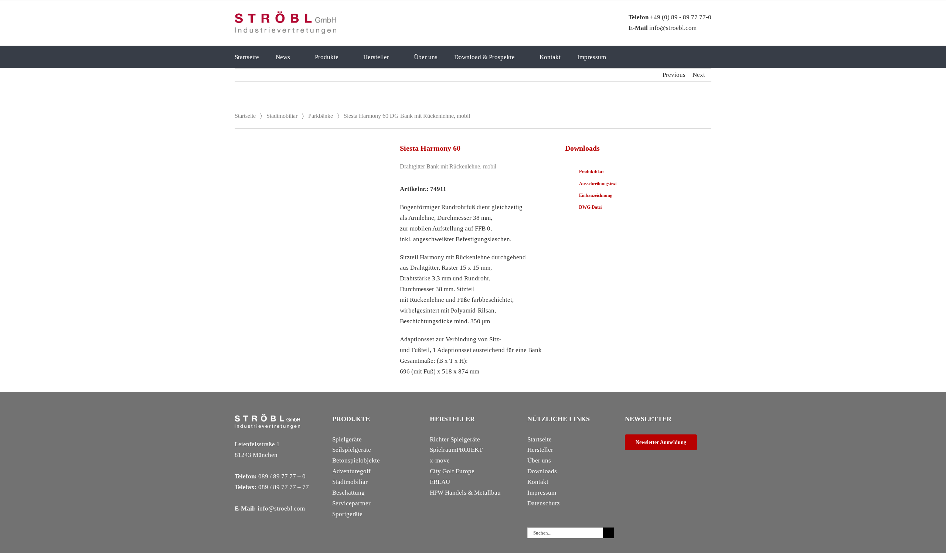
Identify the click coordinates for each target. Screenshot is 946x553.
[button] (633, 57)
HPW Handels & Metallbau (465, 492)
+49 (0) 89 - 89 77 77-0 (670, 17)
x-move (440, 460)
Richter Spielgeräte (455, 439)
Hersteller (540, 449)
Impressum (541, 492)
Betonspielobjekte (356, 460)
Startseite (245, 116)
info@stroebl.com (663, 27)
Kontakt (537, 481)
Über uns (539, 460)
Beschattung (348, 492)
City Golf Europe (452, 471)
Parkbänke (320, 116)
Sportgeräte (347, 514)
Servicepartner (351, 503)
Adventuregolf (351, 471)
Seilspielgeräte (351, 449)
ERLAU (440, 481)
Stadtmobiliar (281, 116)
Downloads (542, 471)
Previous (674, 74)
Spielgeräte (347, 439)
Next (699, 74)
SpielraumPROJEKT (456, 449)
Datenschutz (543, 503)
